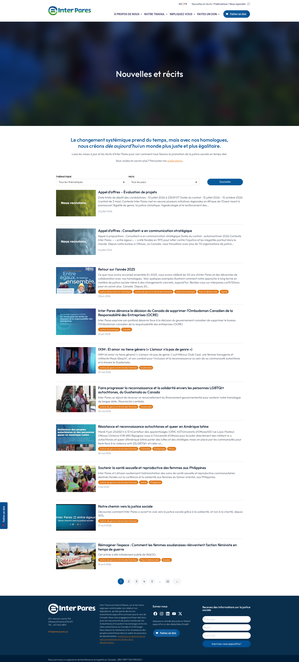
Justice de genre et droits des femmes (153, 291)
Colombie (145, 448)
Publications (221, 3)
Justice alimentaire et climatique (115, 291)
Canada (127, 329)
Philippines (155, 482)
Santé (224, 291)
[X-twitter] (180, 613)
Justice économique (185, 291)
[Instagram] (161, 613)
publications (175, 161)
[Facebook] (155, 613)
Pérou (172, 448)
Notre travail (154, 14)
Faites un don (207, 14)
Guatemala (146, 367)
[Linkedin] (168, 613)
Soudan (166, 559)
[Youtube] (174, 613)
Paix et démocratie (208, 291)
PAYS (131, 176)
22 (167, 581)
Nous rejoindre (238, 3)
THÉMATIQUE (64, 176)
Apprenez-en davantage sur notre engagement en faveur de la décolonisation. (122, 639)
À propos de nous (126, 14)
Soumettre (225, 182)
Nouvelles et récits (202, 3)
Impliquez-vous (181, 14)
